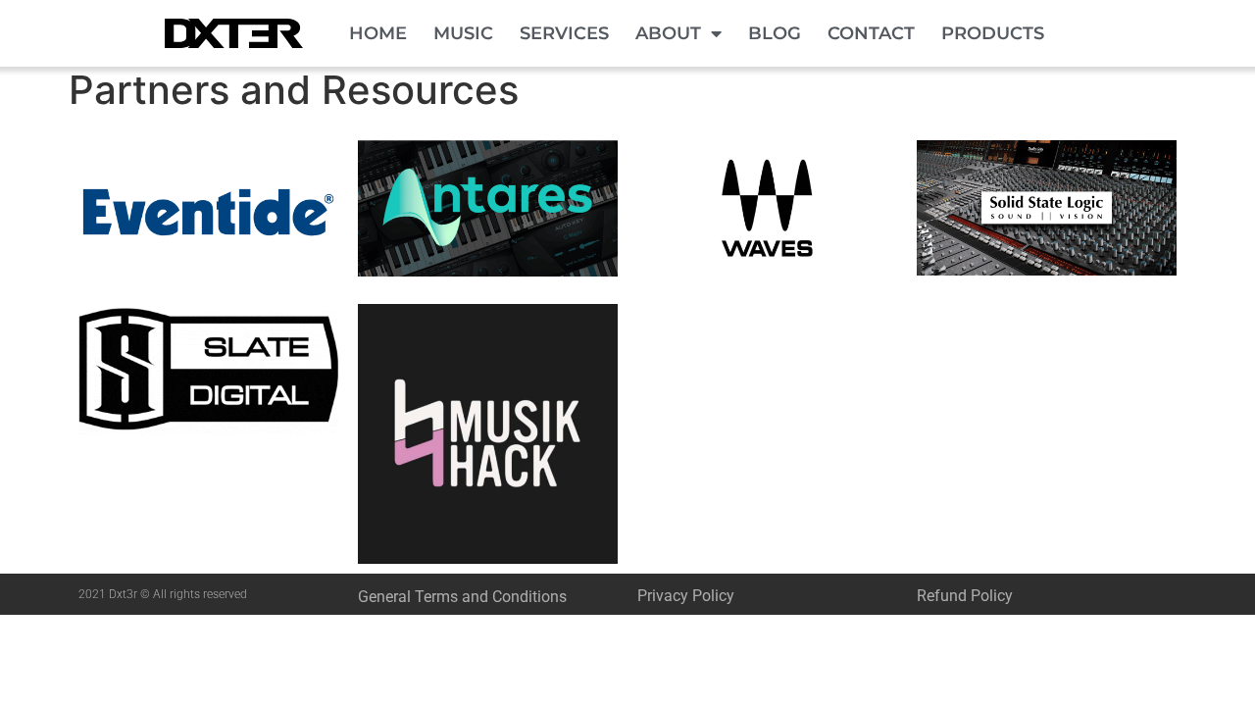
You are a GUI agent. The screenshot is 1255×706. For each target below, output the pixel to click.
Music (463, 33)
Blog (774, 33)
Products (992, 33)
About (668, 33)
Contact (871, 33)
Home (378, 33)
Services (564, 33)
